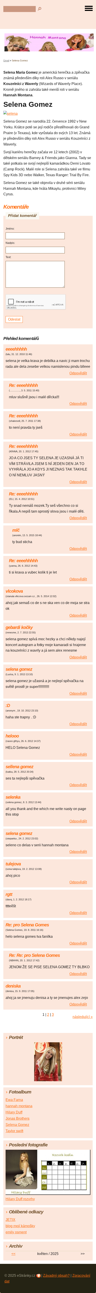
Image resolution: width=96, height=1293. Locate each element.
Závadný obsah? (56, 1275)
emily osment (16, 1232)
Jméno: (10, 228)
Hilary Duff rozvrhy (20, 1199)
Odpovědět (78, 373)
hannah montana (19, 1106)
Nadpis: (10, 242)
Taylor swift (14, 1131)
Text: (8, 257)
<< (13, 1254)
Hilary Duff (14, 1112)
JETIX (10, 1220)
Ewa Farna (14, 1100)
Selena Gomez (17, 1125)
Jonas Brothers (17, 1118)
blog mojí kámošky (20, 1226)
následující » (83, 1017)
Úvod (6, 60)
